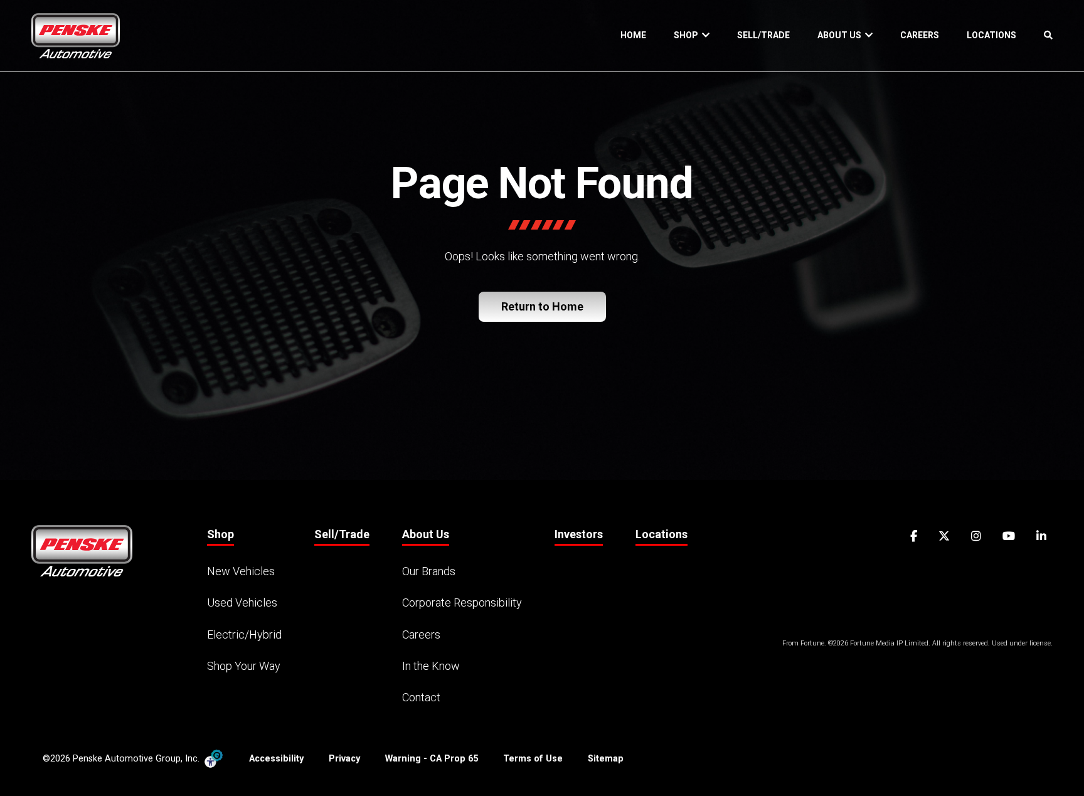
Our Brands (428, 571)
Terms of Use (533, 758)
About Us (841, 35)
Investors (579, 534)
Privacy (344, 758)
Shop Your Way (243, 665)
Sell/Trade (763, 35)
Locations (991, 35)
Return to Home (542, 306)
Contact (421, 697)
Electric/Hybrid (244, 634)
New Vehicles (241, 571)
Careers (919, 35)
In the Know (431, 665)
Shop (688, 35)
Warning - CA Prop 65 (431, 758)
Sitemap (606, 758)
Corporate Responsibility (462, 602)
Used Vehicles (242, 602)
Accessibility (276, 758)
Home (633, 35)
